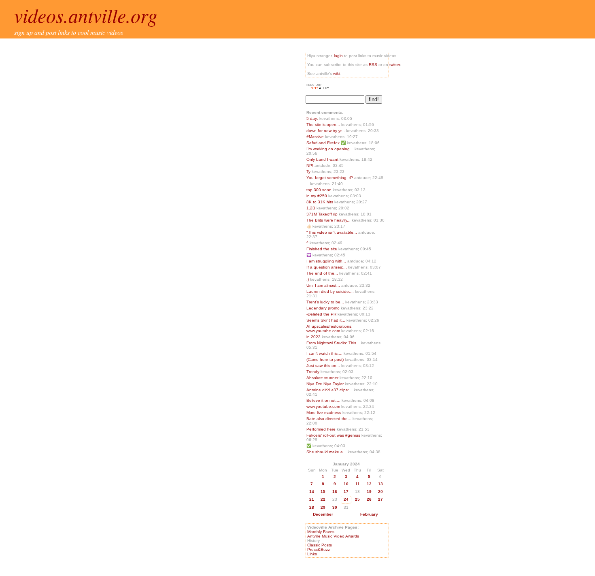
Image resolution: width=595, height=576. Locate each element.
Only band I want (323, 159)
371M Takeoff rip (322, 214)
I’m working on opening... (329, 149)
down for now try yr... (325, 130)
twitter (394, 64)
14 (311, 491)
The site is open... (323, 124)
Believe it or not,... (323, 400)
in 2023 (314, 337)
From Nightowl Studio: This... (333, 343)
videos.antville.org (85, 15)
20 (380, 491)
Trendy (313, 371)
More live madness (324, 412)
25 (357, 499)
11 (357, 484)
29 (323, 507)
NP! (310, 165)
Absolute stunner (323, 377)
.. (308, 183)
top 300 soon (319, 190)
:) (308, 279)
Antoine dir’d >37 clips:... (329, 390)
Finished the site (322, 249)
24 (346, 499)
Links (312, 554)
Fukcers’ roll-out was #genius (333, 435)
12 (369, 484)
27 (380, 499)
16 (334, 491)
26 (369, 499)
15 (323, 491)
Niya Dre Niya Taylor (325, 384)
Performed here (321, 429)
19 (369, 491)
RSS (373, 64)
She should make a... (326, 452)
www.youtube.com (323, 406)
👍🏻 (309, 226)
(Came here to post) (325, 359)
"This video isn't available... (331, 232)
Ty (309, 171)
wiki (336, 73)
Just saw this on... (323, 365)
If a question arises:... (326, 267)
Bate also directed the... (328, 418)
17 (346, 491)
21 (311, 499)
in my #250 (317, 196)
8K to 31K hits (320, 202)
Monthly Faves (320, 531)
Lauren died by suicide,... (330, 291)
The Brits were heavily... (328, 220)
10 (346, 484)
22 (323, 499)
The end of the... (322, 273)
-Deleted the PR (322, 314)
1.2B (311, 208)
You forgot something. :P (330, 177)
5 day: (312, 118)
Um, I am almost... (323, 285)
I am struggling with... (326, 261)
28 (311, 507)
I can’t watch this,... (324, 353)
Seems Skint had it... (325, 320)
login (338, 55)
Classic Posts (319, 545)
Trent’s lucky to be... (325, 302)
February (369, 514)
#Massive (315, 136)
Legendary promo (323, 308)
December (323, 514)
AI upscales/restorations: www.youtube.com (329, 328)
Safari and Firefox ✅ (326, 143)
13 (380, 484)
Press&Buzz (318, 549)
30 (334, 507)
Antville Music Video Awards (333, 536)
